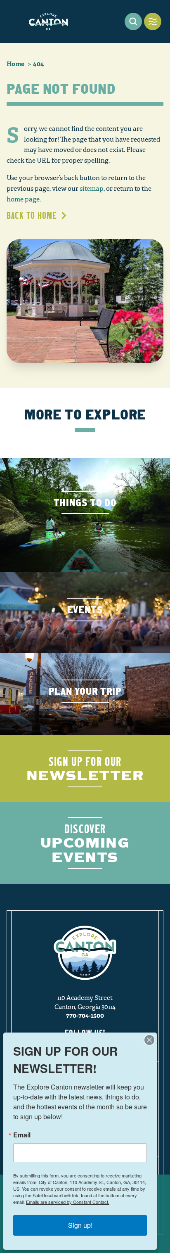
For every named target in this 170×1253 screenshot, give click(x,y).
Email (22, 1135)
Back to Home (32, 215)
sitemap (92, 189)
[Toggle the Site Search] (133, 21)
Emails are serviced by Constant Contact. (67, 1202)
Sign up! (80, 1225)
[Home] (48, 21)
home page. (24, 199)
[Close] (149, 1040)
